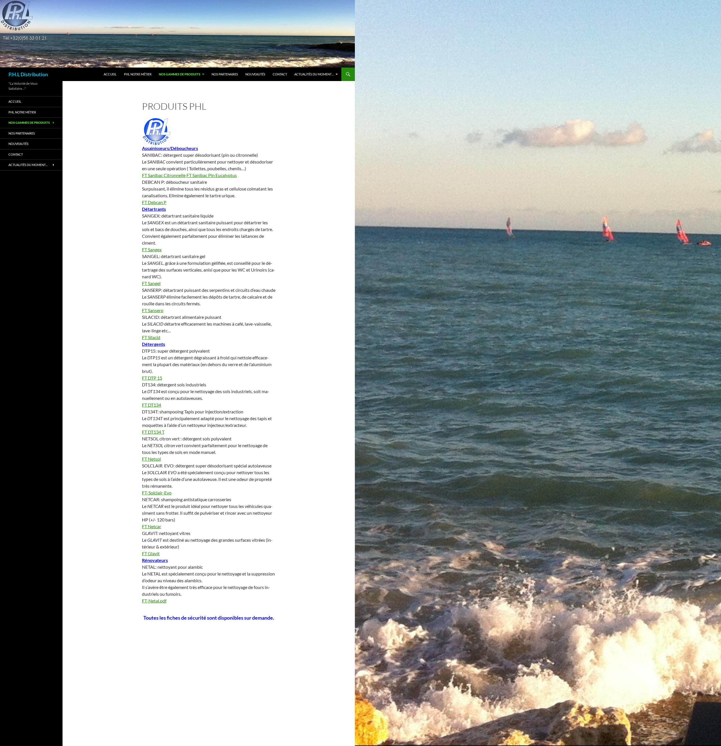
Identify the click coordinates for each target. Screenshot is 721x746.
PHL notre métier (138, 74)
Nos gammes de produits (179, 74)
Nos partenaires (225, 74)
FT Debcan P (154, 202)
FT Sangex (152, 249)
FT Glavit (151, 553)
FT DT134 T (153, 431)
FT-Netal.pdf (154, 600)
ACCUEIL (110, 74)
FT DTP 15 (152, 377)
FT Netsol (151, 459)
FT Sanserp (152, 310)
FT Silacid (151, 337)
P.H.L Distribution (28, 74)
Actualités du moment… (314, 74)
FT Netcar (151, 526)
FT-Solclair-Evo (157, 492)
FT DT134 (151, 404)
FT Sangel (151, 283)
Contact (280, 74)
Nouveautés (255, 74)
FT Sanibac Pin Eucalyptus (211, 175)
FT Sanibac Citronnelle (164, 175)
